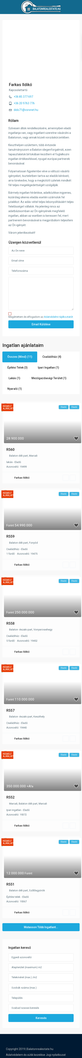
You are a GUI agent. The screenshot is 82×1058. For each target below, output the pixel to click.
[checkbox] (9, 313)
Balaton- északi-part (20, 629)
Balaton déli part (18, 455)
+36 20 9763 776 (24, 103)
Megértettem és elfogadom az (40, 317)
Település (17, 997)
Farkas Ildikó (20, 84)
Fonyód (33, 542)
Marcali (33, 455)
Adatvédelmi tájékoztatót (58, 316)
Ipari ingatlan (13, 810)
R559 (10, 536)
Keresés (41, 1018)
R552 (10, 797)
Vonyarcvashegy (42, 629)
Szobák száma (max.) (24, 987)
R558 (10, 623)
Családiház (12, 549)
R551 (10, 884)
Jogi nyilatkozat (56, 1054)
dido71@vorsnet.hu (26, 109)
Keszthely (39, 716)
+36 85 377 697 (23, 96)
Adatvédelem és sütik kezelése (25, 1054)
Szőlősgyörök (37, 890)
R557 (10, 710)
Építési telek (13, 896)
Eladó (18, 462)
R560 (10, 449)
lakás (9, 462)
